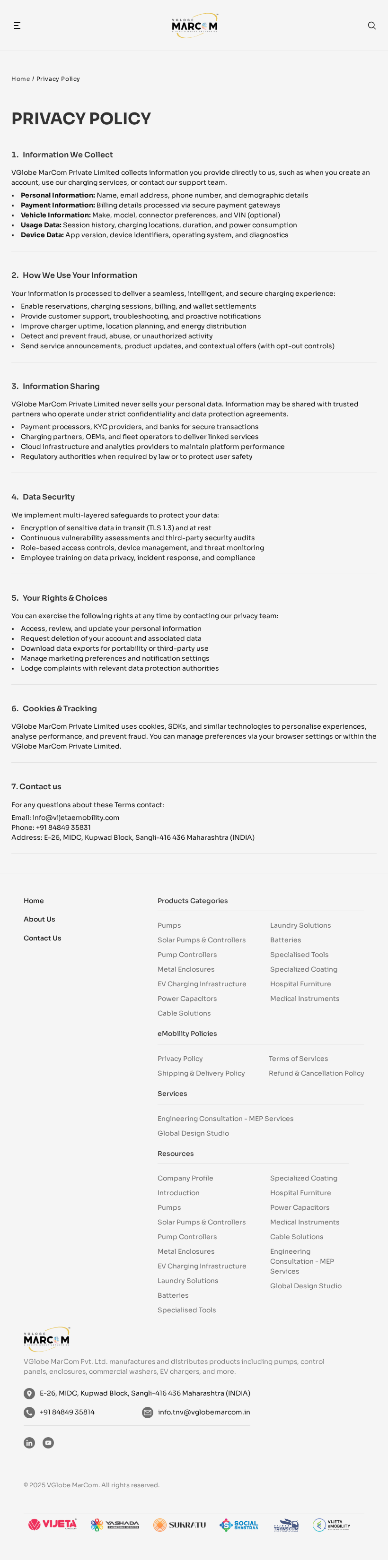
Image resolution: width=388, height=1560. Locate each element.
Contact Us (43, 938)
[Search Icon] (372, 25)
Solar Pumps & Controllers (202, 940)
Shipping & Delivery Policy (201, 1073)
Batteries (285, 940)
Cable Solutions (184, 1013)
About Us (39, 919)
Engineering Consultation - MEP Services (226, 1118)
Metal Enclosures (186, 969)
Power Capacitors (187, 998)
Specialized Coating (303, 969)
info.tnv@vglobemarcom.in (204, 1412)
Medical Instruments (305, 998)
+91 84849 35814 (67, 1412)
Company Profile (185, 1178)
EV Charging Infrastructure (202, 984)
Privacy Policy (180, 1058)
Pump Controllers (187, 954)
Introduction (179, 1193)
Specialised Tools (299, 954)
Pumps (169, 925)
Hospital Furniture (300, 984)
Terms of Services (298, 1058)
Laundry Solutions (300, 925)
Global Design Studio (193, 1133)
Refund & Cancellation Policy (316, 1073)
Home (20, 78)
